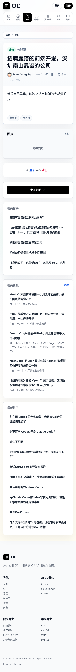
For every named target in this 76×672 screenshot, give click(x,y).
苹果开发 (46, 619)
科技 (66, 285)
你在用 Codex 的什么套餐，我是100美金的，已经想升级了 (37, 419)
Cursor (45, 593)
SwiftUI (45, 639)
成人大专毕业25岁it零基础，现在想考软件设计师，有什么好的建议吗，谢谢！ (38, 524)
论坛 (16, 35)
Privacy (7, 664)
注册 (68, 5)
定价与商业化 (10, 639)
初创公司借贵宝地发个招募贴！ (29, 252)
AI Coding (47, 577)
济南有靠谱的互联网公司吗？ (27, 217)
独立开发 (8, 619)
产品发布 (7, 625)
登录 (57, 5)
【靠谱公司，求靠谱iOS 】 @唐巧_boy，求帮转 (37, 265)
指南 (5, 607)
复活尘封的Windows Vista (26, 487)
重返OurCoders (19, 512)
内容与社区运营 (11, 635)
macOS (45, 630)
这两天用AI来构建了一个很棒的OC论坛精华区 (37, 477)
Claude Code (48, 588)
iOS (43, 625)
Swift (43, 635)
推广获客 (7, 630)
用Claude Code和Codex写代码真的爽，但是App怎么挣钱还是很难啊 (37, 499)
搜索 (5, 603)
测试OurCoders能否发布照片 (28, 467)
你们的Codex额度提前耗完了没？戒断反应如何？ (37, 454)
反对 (26, 118)
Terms (17, 664)
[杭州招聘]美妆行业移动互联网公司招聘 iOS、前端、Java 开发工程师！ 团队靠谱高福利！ (38, 230)
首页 (8, 35)
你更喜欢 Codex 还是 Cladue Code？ (33, 431)
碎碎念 (6, 598)
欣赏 (13, 118)
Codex (44, 584)
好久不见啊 (16, 442)
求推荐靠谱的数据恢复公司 (26, 242)
